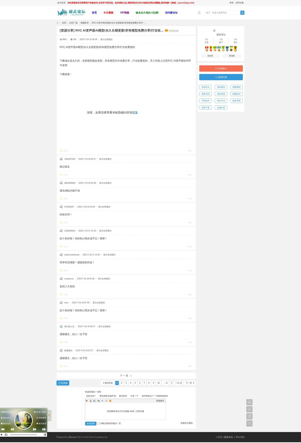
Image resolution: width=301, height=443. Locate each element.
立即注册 (239, 3)
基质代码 (205, 94)
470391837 (69, 207)
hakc (66, 302)
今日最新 (108, 12)
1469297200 (69, 159)
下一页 (189, 383)
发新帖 (64, 383)
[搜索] (242, 13)
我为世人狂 (69, 326)
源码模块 (221, 87)
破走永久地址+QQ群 (147, 12)
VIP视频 (124, 12)
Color (90, 400)
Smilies (110, 400)
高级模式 (160, 401)
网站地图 (240, 437)
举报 (190, 151)
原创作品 (205, 87)
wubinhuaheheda (71, 255)
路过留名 (123, 396)
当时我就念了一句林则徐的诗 (155, 396)
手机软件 (205, 101)
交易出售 (221, 107)
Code (106, 400)
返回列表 (109, 383)
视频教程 (236, 87)
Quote (102, 400)
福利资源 (221, 94)
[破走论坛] (71, 17)
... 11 (165, 383)
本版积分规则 (186, 423)
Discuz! (73, 437)
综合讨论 (221, 101)
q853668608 (69, 183)
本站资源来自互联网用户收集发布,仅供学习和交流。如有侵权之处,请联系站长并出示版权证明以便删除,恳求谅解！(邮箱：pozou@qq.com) (130, 3)
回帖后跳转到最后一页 (110, 423)
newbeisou (69, 279)
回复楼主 (222, 68)
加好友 (210, 56)
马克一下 (134, 396)
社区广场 (73, 23)
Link (98, 400)
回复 (135, 112)
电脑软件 (85, 23)
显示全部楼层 (106, 39)
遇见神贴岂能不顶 (108, 396)
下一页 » (126, 375)
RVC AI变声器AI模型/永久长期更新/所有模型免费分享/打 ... (119, 23)
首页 (94, 12)
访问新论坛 (171, 12)
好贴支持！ (91, 396)
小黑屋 (218, 437)
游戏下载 (205, 107)
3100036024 (69, 231)
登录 (232, 3)
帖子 (208, 12)
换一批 (96, 392)
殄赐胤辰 (68, 350)
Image (94, 400)
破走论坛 (57, 23)
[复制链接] (174, 31)
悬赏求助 (236, 101)
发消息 (232, 56)
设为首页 (61, 3)
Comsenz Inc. (101, 437)
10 (158, 383)
